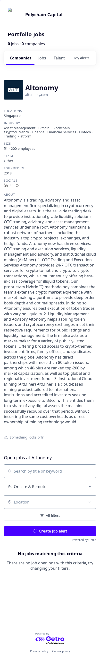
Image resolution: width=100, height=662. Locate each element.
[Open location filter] (89, 502)
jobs (42, 58)
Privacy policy (39, 651)
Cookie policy (61, 651)
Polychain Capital (43, 14)
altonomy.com (36, 95)
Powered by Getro (84, 540)
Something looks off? (26, 437)
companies (20, 58)
